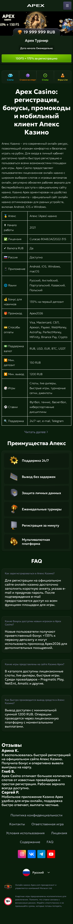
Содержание (30, 842)
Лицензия (59, 833)
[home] (36, 5)
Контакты (17, 824)
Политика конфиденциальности (36, 815)
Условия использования (25, 833)
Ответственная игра (47, 824)
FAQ (50, 842)
